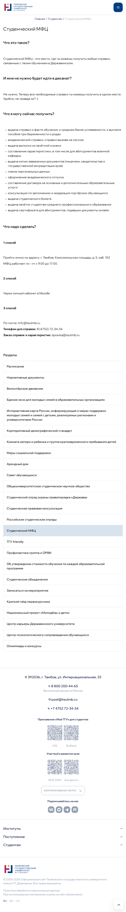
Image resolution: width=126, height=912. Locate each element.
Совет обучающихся (22, 475)
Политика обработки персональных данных (31, 890)
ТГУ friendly (15, 542)
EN (11, 901)
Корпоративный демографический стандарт (39, 431)
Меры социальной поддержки (29, 453)
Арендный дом (17, 464)
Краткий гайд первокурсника (28, 601)
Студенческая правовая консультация (34, 508)
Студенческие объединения (27, 579)
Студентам (55, 18)
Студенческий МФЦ (21, 530)
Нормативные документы (25, 377)
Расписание (15, 366)
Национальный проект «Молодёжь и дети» (38, 613)
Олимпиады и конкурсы (24, 646)
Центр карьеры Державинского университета (40, 624)
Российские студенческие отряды (32, 519)
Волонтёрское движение (25, 388)
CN (18, 901)
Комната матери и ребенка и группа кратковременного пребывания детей (61, 442)
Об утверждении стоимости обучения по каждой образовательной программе (56, 566)
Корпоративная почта (60, 790)
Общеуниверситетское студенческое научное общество (48, 486)
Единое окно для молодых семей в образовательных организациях (56, 400)
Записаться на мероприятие (27, 590)
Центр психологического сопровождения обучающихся (48, 635)
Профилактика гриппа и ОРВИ (29, 553)
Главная (40, 18)
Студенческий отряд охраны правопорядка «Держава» (47, 497)
